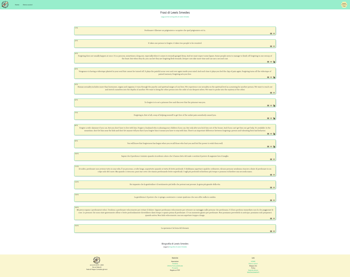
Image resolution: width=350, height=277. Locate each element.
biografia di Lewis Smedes (178, 247)
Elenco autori (28, 5)
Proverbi (175, 268)
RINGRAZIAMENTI (253, 272)
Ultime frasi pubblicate (175, 266)
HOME (253, 261)
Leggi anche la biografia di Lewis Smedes (175, 17)
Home (17, 5)
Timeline (175, 264)
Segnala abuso (253, 270)
